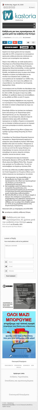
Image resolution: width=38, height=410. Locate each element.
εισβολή (15, 212)
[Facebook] (5, 7)
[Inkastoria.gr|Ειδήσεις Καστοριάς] (19, 15)
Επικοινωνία (18, 365)
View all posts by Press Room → (12, 226)
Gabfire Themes (6, 406)
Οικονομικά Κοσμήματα (19, 361)
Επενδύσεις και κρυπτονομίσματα (19, 380)
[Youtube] (12, 7)
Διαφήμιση (26, 365)
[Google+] (9, 7)
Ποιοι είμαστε (9, 365)
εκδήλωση (22, 212)
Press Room (7, 37)
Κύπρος (28, 212)
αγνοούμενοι (8, 212)
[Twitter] (7, 7)
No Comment (26, 37)
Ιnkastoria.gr (10, 403)
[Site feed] (14, 7)
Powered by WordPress (26, 404)
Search (32, 7)
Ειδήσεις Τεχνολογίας (19, 376)
